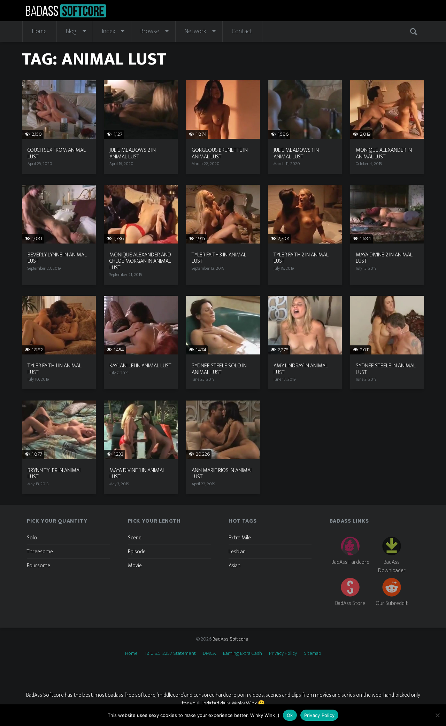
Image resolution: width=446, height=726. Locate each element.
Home (39, 31)
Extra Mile (240, 537)
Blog (71, 31)
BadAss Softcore (230, 639)
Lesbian (237, 551)
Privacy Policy (283, 653)
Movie (135, 565)
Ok (290, 715)
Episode (137, 551)
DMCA (209, 653)
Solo (32, 537)
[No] (437, 715)
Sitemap (312, 653)
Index (108, 31)
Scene (134, 537)
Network (195, 31)
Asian (234, 565)
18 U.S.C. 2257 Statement (170, 653)
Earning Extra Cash (242, 653)
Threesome (40, 551)
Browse (149, 31)
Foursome (38, 565)
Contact (242, 31)
